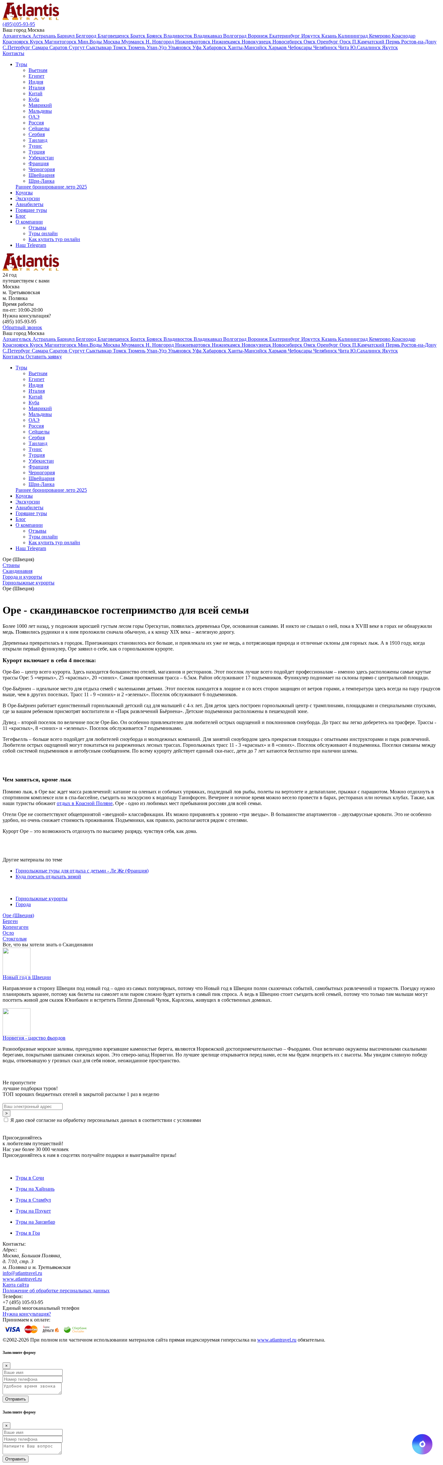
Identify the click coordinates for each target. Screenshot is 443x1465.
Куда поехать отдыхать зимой (48, 876)
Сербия (37, 134)
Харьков (278, 47)
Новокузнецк (257, 41)
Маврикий (40, 105)
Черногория (42, 169)
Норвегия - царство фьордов (34, 1038)
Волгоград (235, 36)
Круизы (24, 192)
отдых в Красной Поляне (85, 803)
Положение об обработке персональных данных (56, 1290)
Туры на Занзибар (35, 1222)
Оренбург (328, 41)
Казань (329, 36)
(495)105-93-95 (19, 24)
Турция (37, 152)
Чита (344, 47)
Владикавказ (208, 36)
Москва (112, 41)
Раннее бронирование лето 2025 (51, 187)
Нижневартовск (193, 41)
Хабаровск (215, 47)
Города (23, 904)
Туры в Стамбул (33, 1200)
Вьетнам (38, 70)
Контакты (13, 53)
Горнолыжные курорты (41, 898)
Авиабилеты (29, 204)
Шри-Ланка (41, 181)
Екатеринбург (285, 36)
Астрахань (44, 36)
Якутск (390, 47)
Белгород (87, 36)
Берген (10, 921)
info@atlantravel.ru (22, 1273)
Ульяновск (180, 47)
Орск (346, 41)
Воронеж (258, 36)
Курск (37, 41)
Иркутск (311, 36)
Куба (34, 99)
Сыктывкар (99, 47)
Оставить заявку (44, 356)
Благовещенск (114, 36)
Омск (310, 41)
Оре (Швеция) (18, 915)
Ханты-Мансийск (248, 47)
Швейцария (41, 175)
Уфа (197, 47)
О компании (29, 222)
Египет (36, 76)
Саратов (59, 47)
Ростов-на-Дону (419, 41)
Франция (39, 163)
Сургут (77, 47)
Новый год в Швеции (27, 977)
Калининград (353, 36)
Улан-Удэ (157, 47)
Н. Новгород (160, 41)
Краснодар (403, 36)
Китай (35, 93)
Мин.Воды (90, 41)
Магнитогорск (61, 41)
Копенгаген (16, 927)
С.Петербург (17, 47)
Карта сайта (16, 1284)
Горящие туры (31, 210)
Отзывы (37, 227)
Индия (36, 82)
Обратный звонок (22, 327)
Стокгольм (15, 938)
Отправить (15, 1399)
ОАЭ (34, 117)
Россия (36, 122)
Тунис (35, 146)
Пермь (393, 41)
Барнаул (66, 36)
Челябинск (325, 47)
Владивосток (178, 36)
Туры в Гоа (28, 1233)
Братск (138, 36)
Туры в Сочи (30, 1178)
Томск (120, 47)
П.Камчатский (369, 41)
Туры (21, 64)
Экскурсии (28, 198)
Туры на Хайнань (35, 1189)
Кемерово (380, 36)
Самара (40, 47)
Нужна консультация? (27, 1314)
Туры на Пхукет (33, 1211)
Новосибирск (288, 41)
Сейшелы (39, 128)
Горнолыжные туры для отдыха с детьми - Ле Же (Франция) (82, 870)
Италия (37, 87)
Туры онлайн (43, 233)
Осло (8, 933)
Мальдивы (40, 111)
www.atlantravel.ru (22, 1279)
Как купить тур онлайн (54, 239)
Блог (21, 216)
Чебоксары (300, 47)
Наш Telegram (31, 245)
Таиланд (38, 140)
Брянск (155, 36)
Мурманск (133, 41)
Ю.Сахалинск (366, 47)
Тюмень (137, 47)
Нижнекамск (227, 41)
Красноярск (16, 41)
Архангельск (17, 36)
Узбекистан (41, 157)
